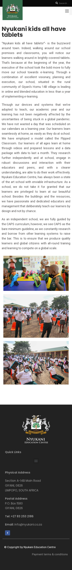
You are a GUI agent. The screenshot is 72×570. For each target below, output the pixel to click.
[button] (36, 460)
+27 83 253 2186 (22, 516)
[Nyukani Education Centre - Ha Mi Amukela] (13, 10)
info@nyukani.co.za (28, 524)
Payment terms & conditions (50, 554)
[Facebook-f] (7, 532)
